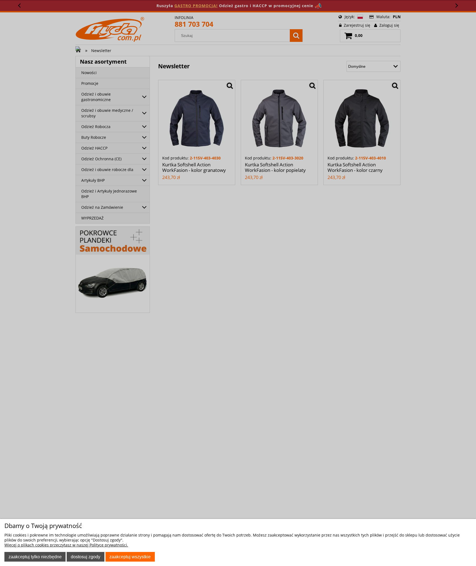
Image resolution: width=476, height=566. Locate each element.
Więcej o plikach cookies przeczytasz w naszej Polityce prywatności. (66, 545)
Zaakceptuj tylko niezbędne (35, 556)
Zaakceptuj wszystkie (130, 556)
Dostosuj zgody (85, 556)
